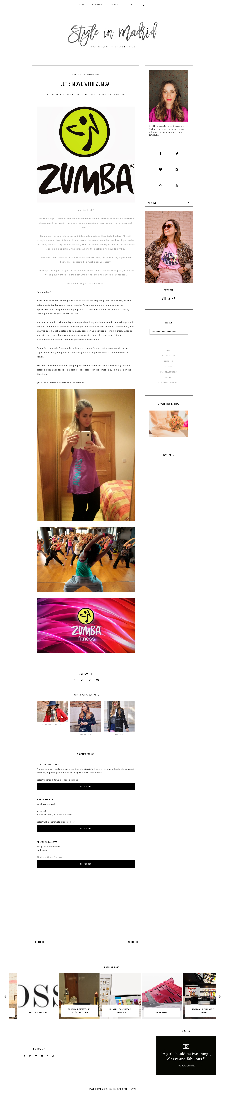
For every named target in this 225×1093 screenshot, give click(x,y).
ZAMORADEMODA (168, 372)
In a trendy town (48, 764)
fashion (70, 95)
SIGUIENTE (38, 942)
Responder (85, 786)
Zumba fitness (81, 300)
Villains (169, 298)
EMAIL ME (168, 361)
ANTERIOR (133, 942)
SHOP (130, 5)
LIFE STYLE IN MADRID (168, 383)
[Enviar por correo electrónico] (97, 680)
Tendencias (119, 95)
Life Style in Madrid (85, 95)
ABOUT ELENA (168, 356)
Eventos (60, 95)
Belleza (51, 95)
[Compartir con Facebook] (74, 680)
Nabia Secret (45, 799)
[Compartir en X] (82, 680)
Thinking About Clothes (49, 857)
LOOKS (168, 367)
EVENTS (168, 377)
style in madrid (104, 95)
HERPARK (132, 1089)
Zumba (96, 348)
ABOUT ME (114, 5)
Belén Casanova (47, 842)
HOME (82, 5)
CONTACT (97, 5)
